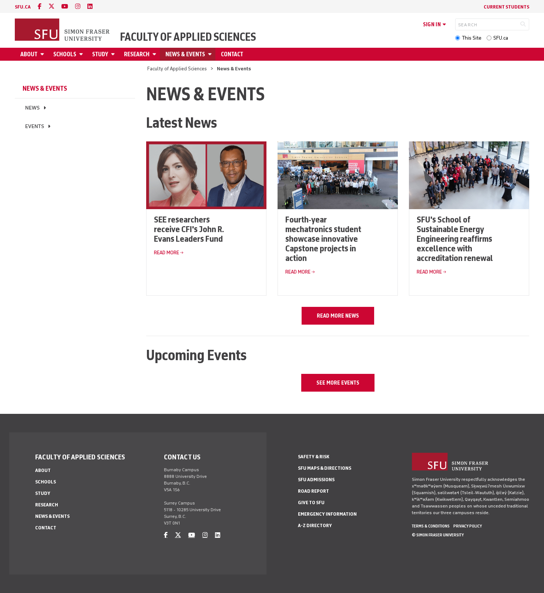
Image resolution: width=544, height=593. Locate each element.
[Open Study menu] (114, 54)
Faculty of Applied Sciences (188, 37)
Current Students (506, 7)
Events (34, 126)
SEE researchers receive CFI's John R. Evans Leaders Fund (189, 229)
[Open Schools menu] (82, 54)
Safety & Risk (313, 456)
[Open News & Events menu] (210, 54)
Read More (166, 252)
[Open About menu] (43, 54)
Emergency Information (327, 514)
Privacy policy (467, 526)
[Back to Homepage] (63, 30)
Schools (64, 54)
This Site (471, 38)
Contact (232, 54)
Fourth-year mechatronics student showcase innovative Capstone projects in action (323, 238)
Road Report (313, 491)
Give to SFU (311, 502)
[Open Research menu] (155, 54)
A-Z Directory (315, 525)
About (28, 54)
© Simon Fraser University (438, 534)
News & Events (185, 54)
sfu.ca (23, 7)
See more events (337, 382)
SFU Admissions (316, 479)
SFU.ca (500, 38)
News (32, 108)
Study (100, 54)
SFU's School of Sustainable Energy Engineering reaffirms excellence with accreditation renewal (455, 238)
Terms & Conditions (431, 526)
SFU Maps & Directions (324, 468)
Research (137, 54)
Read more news (338, 315)
